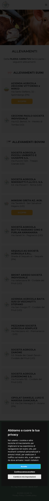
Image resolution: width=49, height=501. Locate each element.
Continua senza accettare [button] (24, 472)
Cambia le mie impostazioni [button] (24, 477)
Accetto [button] (24, 466)
